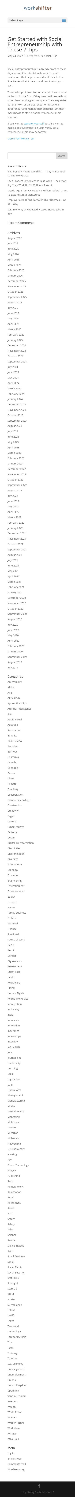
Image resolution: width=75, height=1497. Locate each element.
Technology (14, 1331)
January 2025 (15, 340)
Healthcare (14, 982)
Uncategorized (16, 1369)
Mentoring (14, 1116)
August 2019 (15, 662)
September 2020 (17, 613)
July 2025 (13, 307)
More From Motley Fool (21, 138)
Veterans (13, 1401)
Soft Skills (13, 1278)
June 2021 (13, 565)
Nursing (12, 1154)
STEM (11, 1294)
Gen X (11, 945)
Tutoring (12, 1358)
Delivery (12, 832)
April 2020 (13, 640)
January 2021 (15, 592)
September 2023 (17, 420)
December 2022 (17, 469)
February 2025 (16, 334)
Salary (11, 1224)
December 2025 (17, 281)
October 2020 (15, 608)
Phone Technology (18, 1165)
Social (47, 56)
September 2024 (17, 361)
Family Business (17, 912)
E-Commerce (15, 864)
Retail (11, 1197)
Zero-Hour (13, 1439)
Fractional (13, 934)
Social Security (16, 1272)
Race (10, 1181)
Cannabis (13, 767)
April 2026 (13, 259)
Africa (11, 687)
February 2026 (16, 270)
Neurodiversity (16, 1149)
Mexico (12, 1127)
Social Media (15, 1267)
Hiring (11, 987)
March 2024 (14, 388)
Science (12, 1235)
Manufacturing (16, 1100)
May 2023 (13, 442)
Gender (12, 955)
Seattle (12, 1240)
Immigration (15, 1004)
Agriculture (14, 698)
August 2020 (15, 619)
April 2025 (13, 324)
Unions (12, 1380)
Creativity (13, 810)
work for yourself (34, 123)
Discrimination (16, 853)
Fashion (12, 918)
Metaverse (14, 1122)
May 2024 (13, 377)
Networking (14, 1143)
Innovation (14, 1025)
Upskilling (13, 1390)
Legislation (14, 1079)
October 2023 (15, 415)
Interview (13, 1041)
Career (11, 773)
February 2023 (16, 458)
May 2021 (13, 571)
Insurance (13, 1031)
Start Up (12, 1288)
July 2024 (13, 367)
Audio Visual (15, 719)
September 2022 (17, 485)
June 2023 (13, 436)
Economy (13, 869)
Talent (11, 1310)
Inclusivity (13, 1009)
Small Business (16, 1256)
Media (11, 1106)
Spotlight (13, 1283)
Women (12, 1417)
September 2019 (17, 657)
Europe (12, 902)
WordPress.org (16, 1469)
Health (11, 977)
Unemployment (16, 1374)
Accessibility (15, 681)
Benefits (12, 735)
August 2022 (15, 490)
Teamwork (14, 1326)
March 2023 (14, 452)
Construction (15, 805)
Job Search (14, 1047)
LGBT (10, 1084)
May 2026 (13, 254)
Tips (54, 56)
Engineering (15, 880)
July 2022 (13, 495)
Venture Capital (17, 1396)
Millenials (13, 1138)
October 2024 (15, 356)
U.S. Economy (15, 1363)
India (10, 1014)
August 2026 (15, 238)
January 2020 (15, 651)
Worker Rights (16, 1422)
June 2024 (13, 372)
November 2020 (17, 603)
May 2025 (13, 318)
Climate (12, 783)
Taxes (11, 1320)
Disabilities (14, 848)
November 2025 (17, 286)
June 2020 (13, 630)
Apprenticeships (17, 703)
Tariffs (11, 1315)
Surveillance (15, 1304)
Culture (12, 821)
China (11, 778)
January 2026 (15, 275)
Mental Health (16, 1111)
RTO (10, 1213)
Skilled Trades (16, 1245)
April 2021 (13, 576)
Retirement (14, 1202)
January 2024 (15, 399)
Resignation (14, 1192)
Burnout (12, 751)
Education (13, 875)
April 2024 (13, 383)
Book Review (15, 741)
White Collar (15, 1412)
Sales (11, 1229)
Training (12, 1353)
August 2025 (15, 302)
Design (12, 837)
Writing (12, 1433)
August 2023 (15, 426)
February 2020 (16, 646)
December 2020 (17, 597)
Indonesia (13, 1020)
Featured (13, 923)
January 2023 (15, 463)
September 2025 (17, 297)
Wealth (12, 1406)
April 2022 (13, 511)
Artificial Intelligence (19, 708)
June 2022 (13, 501)
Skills (10, 1251)
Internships (14, 1036)
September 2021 (17, 549)
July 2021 (13, 560)
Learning (13, 1068)
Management (15, 1095)
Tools (11, 1347)
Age (10, 692)
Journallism (14, 1057)
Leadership (14, 1063)
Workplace (14, 1428)
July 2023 (13, 431)
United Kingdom (17, 1385)
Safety (11, 1218)
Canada (12, 762)
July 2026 (13, 243)
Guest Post (14, 971)
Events (11, 907)
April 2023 (13, 447)
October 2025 (15, 291)
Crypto (11, 816)
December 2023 (17, 404)
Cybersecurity (16, 827)
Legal (11, 1073)
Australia (13, 724)
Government (15, 966)
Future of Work (16, 939)
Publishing (14, 1175)
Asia (10, 714)
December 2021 (17, 533)
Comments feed (17, 1464)
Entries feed (15, 1458)
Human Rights (16, 993)
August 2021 (15, 555)
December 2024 (17, 345)
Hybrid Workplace (18, 998)
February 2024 (16, 393)
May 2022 (13, 506)
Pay (10, 1159)
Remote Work (15, 1186)
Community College (19, 800)
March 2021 (14, 581)
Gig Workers (15, 961)
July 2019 (13, 667)
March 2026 (14, 265)
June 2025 (13, 313)
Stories (12, 1299)
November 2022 (17, 474)
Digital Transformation (21, 843)
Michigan (13, 1133)
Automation (14, 730)
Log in (11, 1453)
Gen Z (11, 950)
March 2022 (14, 517)
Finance (12, 929)
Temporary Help (17, 1337)
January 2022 (15, 528)
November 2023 (17, 409)
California (13, 757)
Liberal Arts (14, 1090)
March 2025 (14, 329)
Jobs (10, 1052)
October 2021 (15, 544)
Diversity (13, 859)
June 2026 (13, 248)
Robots (12, 1208)
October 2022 (15, 479)
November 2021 (17, 538)
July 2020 (13, 624)
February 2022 (16, 522)
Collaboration (15, 794)
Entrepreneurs (34, 56)
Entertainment (16, 885)
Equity (11, 896)
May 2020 (13, 635)
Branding (13, 746)
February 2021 (16, 587)
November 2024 (17, 350)
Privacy (12, 1170)
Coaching (13, 789)
